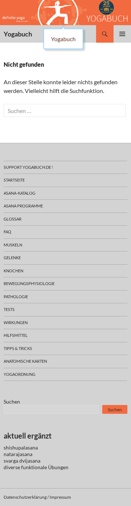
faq (7, 231)
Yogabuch (18, 34)
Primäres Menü (122, 34)
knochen (13, 270)
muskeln (13, 244)
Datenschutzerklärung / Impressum (37, 497)
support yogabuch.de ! (28, 167)
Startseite (14, 180)
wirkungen (16, 322)
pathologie (16, 296)
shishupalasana (21, 447)
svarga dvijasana (22, 461)
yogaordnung (19, 374)
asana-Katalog (19, 193)
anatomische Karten (25, 361)
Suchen (12, 401)
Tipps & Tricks (18, 348)
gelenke (12, 257)
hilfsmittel (16, 335)
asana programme (23, 205)
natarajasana (18, 454)
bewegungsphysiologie (29, 283)
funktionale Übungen (44, 467)
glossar (12, 219)
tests (9, 309)
